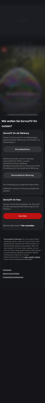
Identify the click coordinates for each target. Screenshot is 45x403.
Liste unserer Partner (32, 257)
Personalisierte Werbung (22, 175)
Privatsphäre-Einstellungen (13, 277)
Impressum (7, 270)
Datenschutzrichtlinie (11, 273)
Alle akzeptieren (22, 149)
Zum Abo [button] (22, 216)
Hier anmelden (27, 225)
